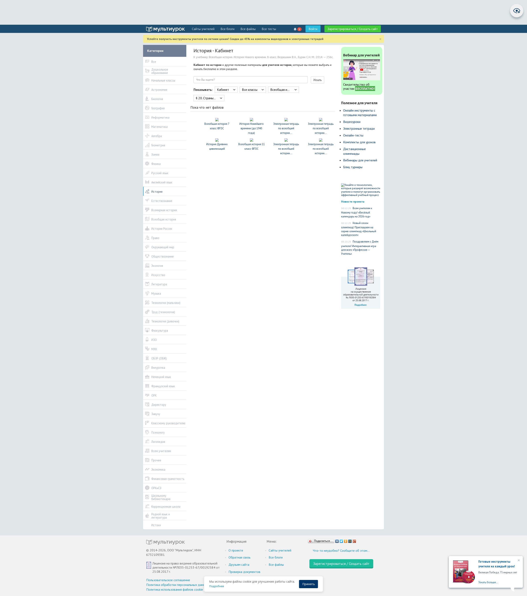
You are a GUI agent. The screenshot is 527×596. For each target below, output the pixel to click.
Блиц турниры (353, 167)
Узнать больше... (488, 582)
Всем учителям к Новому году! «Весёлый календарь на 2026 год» (356, 212)
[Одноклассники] (346, 540)
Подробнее (216, 586)
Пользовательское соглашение (168, 580)
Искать (318, 80)
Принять (308, 584)
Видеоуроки (351, 122)
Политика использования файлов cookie (174, 589)
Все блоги (227, 29)
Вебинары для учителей (360, 160)
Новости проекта (352, 201)
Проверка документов (244, 572)
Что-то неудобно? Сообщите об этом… (341, 550)
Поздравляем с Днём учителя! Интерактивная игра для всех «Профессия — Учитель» (359, 247)
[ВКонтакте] (337, 540)
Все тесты (269, 29)
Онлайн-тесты (353, 135)
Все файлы (248, 29)
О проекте (236, 550)
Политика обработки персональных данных (177, 585)
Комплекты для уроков (359, 142)
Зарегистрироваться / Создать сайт (353, 29)
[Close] (518, 560)
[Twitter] (341, 540)
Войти (313, 29)
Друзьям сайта (239, 564)
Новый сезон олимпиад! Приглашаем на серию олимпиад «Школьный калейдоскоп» (358, 229)
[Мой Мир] (350, 540)
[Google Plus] (354, 540)
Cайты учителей (203, 29)
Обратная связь (240, 557)
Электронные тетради (359, 128)
